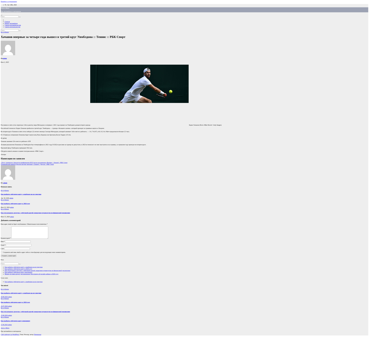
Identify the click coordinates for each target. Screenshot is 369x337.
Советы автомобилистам (13, 25)
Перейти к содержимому (9, 1)
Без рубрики (5, 32)
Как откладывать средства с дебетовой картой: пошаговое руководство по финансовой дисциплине (35, 213)
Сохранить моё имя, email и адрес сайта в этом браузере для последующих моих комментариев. (34, 252)
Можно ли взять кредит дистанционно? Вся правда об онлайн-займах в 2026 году (31, 274)
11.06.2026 (4, 325)
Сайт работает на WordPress (10, 334)
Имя (3, 241)
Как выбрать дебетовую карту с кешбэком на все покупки (21, 194)
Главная (7, 22)
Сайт (2, 248)
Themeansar (37, 334)
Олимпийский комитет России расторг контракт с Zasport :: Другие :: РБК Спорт (27, 164)
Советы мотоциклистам (12, 27)
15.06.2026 (4, 315)
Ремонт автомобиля (11, 23)
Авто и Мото (5, 8)
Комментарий (6, 238)
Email (3, 245)
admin (5, 58)
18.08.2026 (4, 297)
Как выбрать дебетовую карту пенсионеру (18, 272)
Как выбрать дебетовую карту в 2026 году (15, 203)
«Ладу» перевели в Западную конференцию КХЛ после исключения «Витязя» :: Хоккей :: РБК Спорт (34, 162)
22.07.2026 (4, 306)
